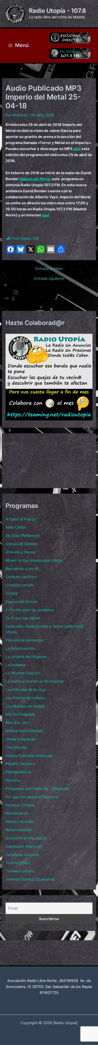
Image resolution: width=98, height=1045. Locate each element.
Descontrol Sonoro (22, 601)
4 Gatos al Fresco (21, 519)
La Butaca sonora (20, 648)
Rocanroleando (18, 830)
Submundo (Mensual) (24, 846)
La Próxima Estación (23, 673)
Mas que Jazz (17, 722)
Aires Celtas (16, 527)
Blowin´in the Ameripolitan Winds (34, 560)
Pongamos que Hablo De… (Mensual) (37, 788)
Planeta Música (18, 772)
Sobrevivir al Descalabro (26, 838)
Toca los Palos (18, 863)
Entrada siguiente (49, 278)
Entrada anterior (49, 269)
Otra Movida (16, 747)
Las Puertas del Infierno (25, 698)
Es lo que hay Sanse (23, 618)
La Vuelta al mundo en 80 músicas (35, 681)
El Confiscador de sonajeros (30, 610)
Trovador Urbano (20, 871)
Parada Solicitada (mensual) (29, 755)
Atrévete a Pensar (21, 552)
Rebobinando (17, 813)
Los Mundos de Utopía (25, 706)
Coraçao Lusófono (21, 577)
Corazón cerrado (20, 585)
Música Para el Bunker (24, 731)
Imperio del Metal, (35, 179)
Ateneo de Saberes (22, 544)
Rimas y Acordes (20, 821)
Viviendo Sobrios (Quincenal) (30, 879)
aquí (77, 149)
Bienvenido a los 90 (22, 568)
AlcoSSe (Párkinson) (23, 535)
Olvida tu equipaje (20, 739)
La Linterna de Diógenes (26, 656)
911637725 (49, 992)
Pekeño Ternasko (20, 764)
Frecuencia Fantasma (24, 640)
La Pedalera (15, 665)
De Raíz (12, 593)
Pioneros (13, 780)
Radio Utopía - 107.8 (57, 10)
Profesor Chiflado (20, 805)
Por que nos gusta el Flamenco (32, 797)
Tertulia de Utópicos (22, 854)
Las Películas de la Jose (25, 689)
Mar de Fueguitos (20, 714)
